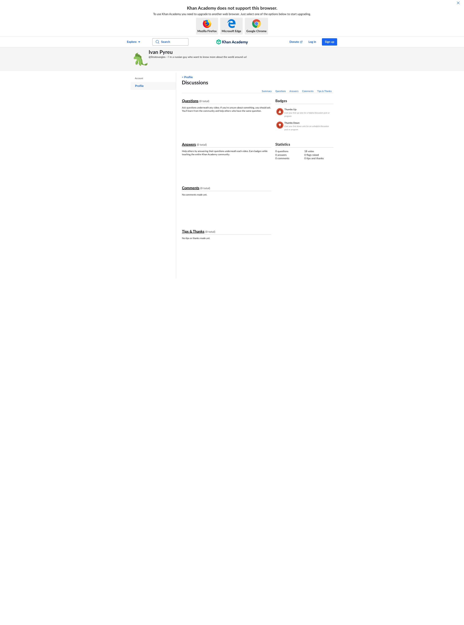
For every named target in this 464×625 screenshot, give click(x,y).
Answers (294, 91)
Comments (308, 91)
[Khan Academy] (232, 41)
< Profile (187, 77)
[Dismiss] (458, 3)
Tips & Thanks (324, 91)
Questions (280, 91)
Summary (267, 91)
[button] (140, 59)
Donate (294, 41)
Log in (312, 41)
